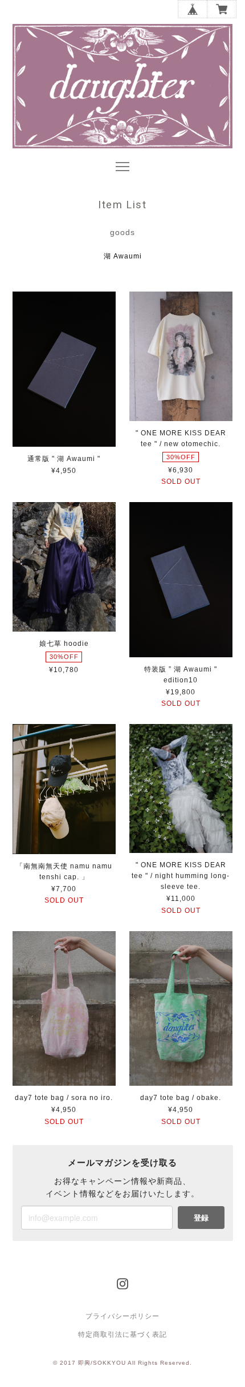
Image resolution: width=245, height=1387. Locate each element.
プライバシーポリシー (122, 1316)
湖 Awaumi (123, 256)
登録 (201, 1217)
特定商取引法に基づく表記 (122, 1335)
